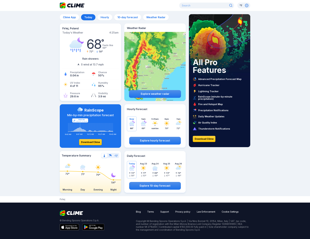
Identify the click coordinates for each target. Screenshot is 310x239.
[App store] (69, 229)
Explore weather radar (155, 93)
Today (88, 17)
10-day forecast (127, 17)
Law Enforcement (206, 211)
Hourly (105, 17)
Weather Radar (155, 17)
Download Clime (90, 142)
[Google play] (93, 229)
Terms (150, 211)
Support (164, 211)
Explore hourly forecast (155, 140)
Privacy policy (182, 211)
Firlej (62, 199)
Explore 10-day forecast (155, 185)
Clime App (69, 17)
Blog (138, 211)
